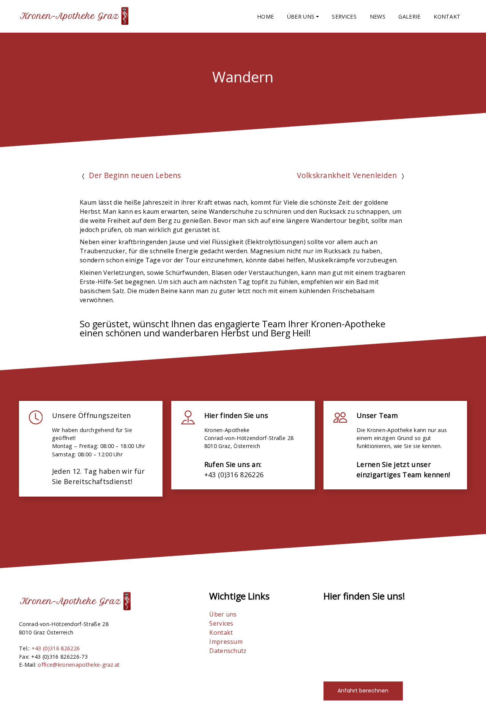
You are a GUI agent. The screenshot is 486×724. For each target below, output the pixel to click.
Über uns (223, 614)
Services (344, 16)
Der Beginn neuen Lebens (135, 175)
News (377, 16)
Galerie (409, 16)
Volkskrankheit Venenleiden (347, 175)
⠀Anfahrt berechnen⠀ (363, 690)
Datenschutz (228, 651)
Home (265, 16)
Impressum (226, 641)
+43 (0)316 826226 (56, 648)
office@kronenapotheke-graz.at (79, 664)
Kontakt (447, 16)
